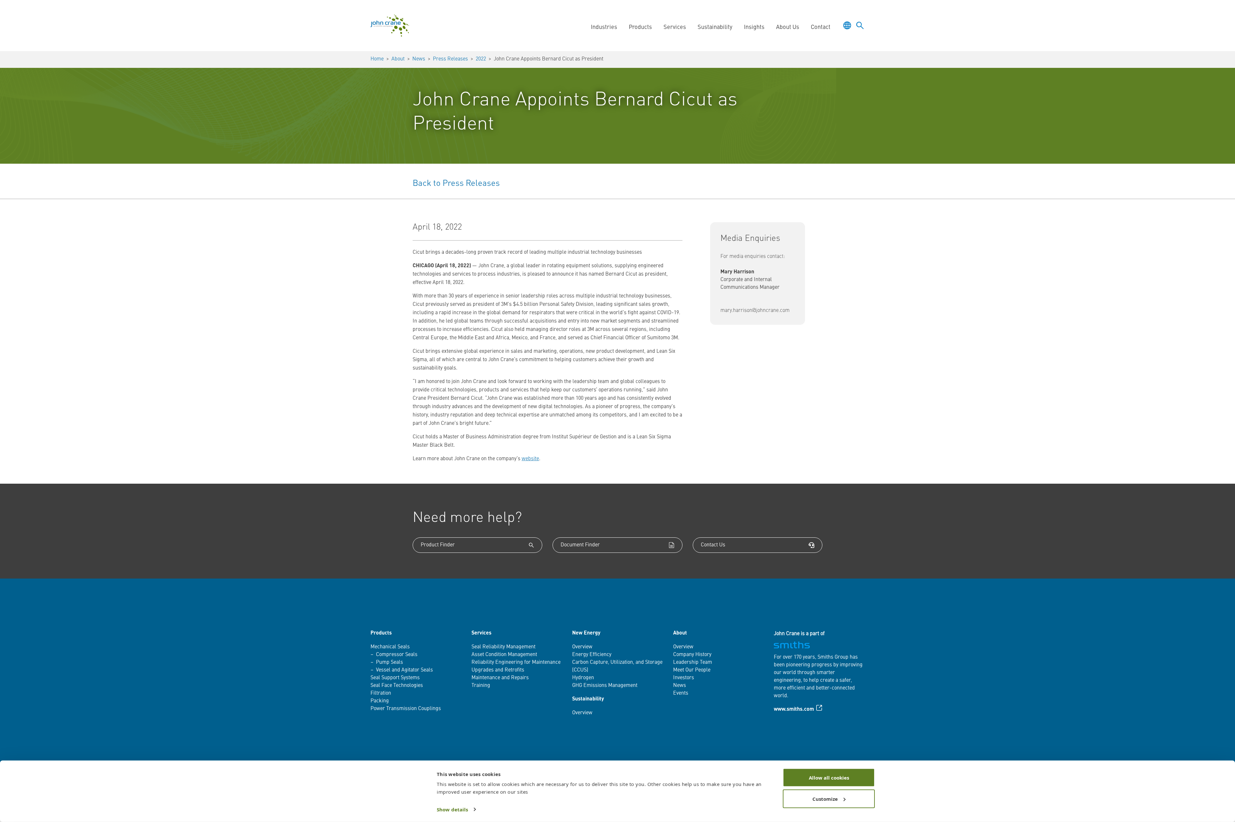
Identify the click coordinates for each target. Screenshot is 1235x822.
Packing (379, 701)
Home (377, 59)
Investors (683, 677)
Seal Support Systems (395, 677)
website (530, 458)
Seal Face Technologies (396, 685)
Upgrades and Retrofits (497, 670)
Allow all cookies (829, 777)
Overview (582, 647)
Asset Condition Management (504, 654)
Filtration (380, 693)
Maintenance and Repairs (500, 677)
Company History (692, 654)
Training (480, 685)
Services (481, 633)
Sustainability (588, 699)
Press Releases (450, 59)
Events (680, 693)
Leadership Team (692, 662)
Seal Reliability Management (503, 647)
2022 (481, 59)
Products (381, 633)
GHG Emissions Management (604, 685)
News (418, 59)
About (398, 59)
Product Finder (438, 545)
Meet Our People (691, 670)
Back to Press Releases (456, 183)
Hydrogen (583, 677)
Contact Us (713, 545)
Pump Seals (389, 662)
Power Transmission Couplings (405, 708)
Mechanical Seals (390, 647)
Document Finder (580, 545)
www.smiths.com (794, 709)
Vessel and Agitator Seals (404, 670)
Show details (452, 809)
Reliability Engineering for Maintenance (516, 662)
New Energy (586, 633)
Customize (825, 798)
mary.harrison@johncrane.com (755, 310)
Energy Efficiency (591, 654)
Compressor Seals (396, 654)
